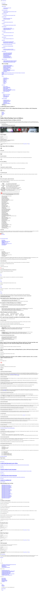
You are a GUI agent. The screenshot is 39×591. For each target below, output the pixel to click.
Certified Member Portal (6, 95)
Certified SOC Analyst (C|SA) (7, 29)
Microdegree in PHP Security (6, 67)
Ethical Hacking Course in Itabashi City (6, 496)
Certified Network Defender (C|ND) (7, 18)
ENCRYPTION (3, 20)
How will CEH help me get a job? (4, 416)
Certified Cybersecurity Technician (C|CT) (8, 38)
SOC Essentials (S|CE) (6, 55)
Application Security (4, 566)
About (2, 584)
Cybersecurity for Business (6, 70)
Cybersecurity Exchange (6, 102)
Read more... (1, 557)
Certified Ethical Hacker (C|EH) (6, 570)
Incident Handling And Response (6, 567)
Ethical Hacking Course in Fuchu (6, 494)
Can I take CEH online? (3, 413)
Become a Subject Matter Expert (7, 89)
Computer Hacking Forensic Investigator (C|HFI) (9, 15)
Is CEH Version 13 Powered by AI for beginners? (6, 371)
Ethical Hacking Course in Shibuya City (7, 490)
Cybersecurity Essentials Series (13, 374)
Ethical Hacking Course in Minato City (6, 486)
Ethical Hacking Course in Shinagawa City (7, 493)
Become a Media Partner (6, 91)
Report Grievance (4, 579)
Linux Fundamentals (5, 68)
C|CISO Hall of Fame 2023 (6, 101)
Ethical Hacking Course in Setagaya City (7, 489)
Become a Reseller (5, 88)
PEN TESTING (3, 23)
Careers (3, 112)
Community (3, 581)
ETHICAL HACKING (4, 6)
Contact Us (4, 83)
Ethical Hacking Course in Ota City (6, 492)
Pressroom (4, 81)
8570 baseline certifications (3, 456)
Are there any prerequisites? (4, 376)
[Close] (0, 521)
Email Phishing (5, 71)
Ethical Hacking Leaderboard (6, 103)
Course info (3, 113)
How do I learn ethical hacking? (4, 401)
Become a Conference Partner (7, 90)
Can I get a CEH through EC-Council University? (6, 422)
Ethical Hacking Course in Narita (6, 488)
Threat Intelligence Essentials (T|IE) (7, 57)
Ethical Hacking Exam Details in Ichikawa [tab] (5, 296)
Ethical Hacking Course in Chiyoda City (7, 485)
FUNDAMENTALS (3, 47)
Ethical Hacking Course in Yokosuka (6, 497)
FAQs (2, 114)
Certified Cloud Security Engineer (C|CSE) (8, 32)
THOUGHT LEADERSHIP (4, 98)
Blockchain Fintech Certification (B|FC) (8, 42)
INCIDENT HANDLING (4, 26)
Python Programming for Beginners (7, 65)
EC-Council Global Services (10, 74)
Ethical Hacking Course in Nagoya (6, 491)
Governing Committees (6, 78)
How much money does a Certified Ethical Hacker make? (7, 392)
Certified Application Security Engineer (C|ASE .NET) (10, 60)
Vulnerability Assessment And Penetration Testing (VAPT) (9, 564)
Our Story (3, 76)
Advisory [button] (3, 73)
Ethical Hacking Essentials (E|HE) (7, 53)
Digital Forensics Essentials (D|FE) (7, 54)
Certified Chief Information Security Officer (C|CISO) (9, 11)
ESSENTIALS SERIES (4, 51)
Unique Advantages (3, 330)
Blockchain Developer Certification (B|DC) (8, 41)
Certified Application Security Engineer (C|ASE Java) (9, 61)
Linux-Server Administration (6, 69)
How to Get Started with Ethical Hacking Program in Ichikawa (7, 335)
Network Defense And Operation (6, 565)
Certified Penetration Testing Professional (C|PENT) (8, 573)
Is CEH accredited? (3, 429)
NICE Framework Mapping (6, 94)
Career (4, 82)
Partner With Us (4, 588)
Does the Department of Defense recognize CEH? (6, 443)
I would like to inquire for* (3, 139)
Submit (1, 144)
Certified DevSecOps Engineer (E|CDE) (8, 35)
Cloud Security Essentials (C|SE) (7, 56)
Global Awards (5, 80)
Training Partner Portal (6, 96)
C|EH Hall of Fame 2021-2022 (7, 100)
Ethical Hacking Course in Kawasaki (6, 495)
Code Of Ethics (5, 79)
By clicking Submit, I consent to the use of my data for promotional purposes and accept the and (15, 143)
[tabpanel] (19, 300)
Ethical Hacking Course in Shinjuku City (7, 487)
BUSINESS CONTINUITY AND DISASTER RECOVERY (7, 44)
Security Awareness (4, 74)
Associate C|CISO (5, 12)
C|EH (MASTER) (5, 8)
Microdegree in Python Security (7, 66)
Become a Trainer (5, 86)
